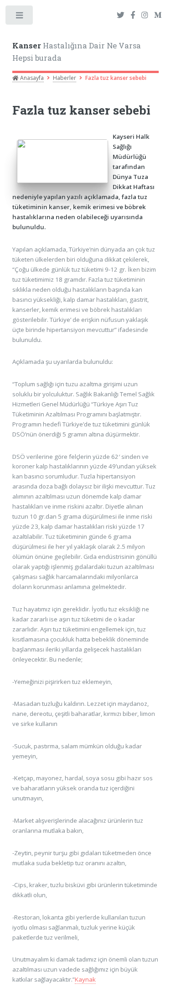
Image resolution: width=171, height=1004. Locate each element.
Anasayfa (31, 78)
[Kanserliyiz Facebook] (132, 15)
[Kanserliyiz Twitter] (120, 15)
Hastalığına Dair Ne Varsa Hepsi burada (76, 52)
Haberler (64, 78)
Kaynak (85, 979)
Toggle (20, 17)
